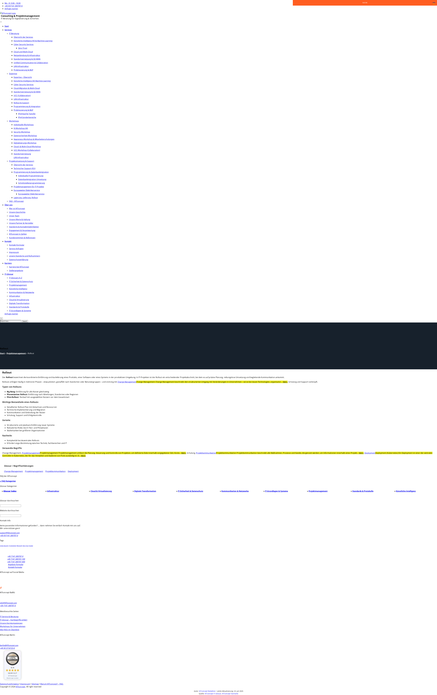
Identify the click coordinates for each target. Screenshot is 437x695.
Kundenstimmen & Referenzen (22, 237)
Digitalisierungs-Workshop (25, 143)
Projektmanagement (18, 285)
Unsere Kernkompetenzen (11, 623)
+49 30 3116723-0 (7, 648)
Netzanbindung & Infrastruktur (27, 55)
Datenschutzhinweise (9, 684)
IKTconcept (20, 686)
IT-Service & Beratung (9, 616)
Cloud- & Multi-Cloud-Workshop (27, 146)
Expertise (13, 73)
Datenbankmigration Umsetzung (32, 179)
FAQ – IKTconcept (16, 201)
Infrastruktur (14, 296)
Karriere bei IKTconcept (19, 267)
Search (24, 321)
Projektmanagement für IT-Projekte (29, 186)
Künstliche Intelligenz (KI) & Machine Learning (33, 41)
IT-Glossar (9, 274)
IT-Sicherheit (12, 546)
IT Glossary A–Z (15, 278)
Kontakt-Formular (16, 245)
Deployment (370, 453)
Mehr (285, 382)
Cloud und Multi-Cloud (23, 51)
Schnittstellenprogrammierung (31, 183)
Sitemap (35, 684)
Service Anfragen (16, 248)
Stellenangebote (16, 270)
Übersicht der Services (23, 37)
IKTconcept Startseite (230, 693)
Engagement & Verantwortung (22, 230)
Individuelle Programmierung (30, 175)
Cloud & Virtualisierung (19, 299)
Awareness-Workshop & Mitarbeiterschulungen (34, 139)
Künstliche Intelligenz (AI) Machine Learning (32, 81)
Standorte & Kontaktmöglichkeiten (24, 227)
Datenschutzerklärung (18, 259)
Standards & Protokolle (19, 307)
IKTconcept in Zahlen (18, 234)
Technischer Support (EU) (24, 168)
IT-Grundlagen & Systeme (20, 310)
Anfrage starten (11, 8)
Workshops (14, 121)
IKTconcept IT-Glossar (213, 693)
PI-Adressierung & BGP (23, 70)
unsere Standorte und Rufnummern (24, 256)
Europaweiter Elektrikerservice (27, 190)
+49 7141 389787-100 (16, 559)
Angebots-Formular (15, 564)
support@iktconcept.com (10, 533)
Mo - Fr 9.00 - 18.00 (12, 3)
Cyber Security (4, 546)
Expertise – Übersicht (23, 77)
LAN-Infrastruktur (21, 66)
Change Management (127, 382)
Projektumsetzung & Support (21, 161)
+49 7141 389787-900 (16, 562)
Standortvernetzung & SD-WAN (27, 59)
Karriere (8, 263)
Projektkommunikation (206, 453)
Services (8, 30)
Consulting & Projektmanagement (20, 15)
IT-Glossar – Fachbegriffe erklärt (13, 620)
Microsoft (19, 546)
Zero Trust (22, 48)
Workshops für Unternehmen (12, 626)
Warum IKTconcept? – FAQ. (52, 684)
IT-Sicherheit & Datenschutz (21, 281)
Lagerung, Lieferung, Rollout (26, 197)
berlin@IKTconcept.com (9, 645)
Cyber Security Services (24, 44)
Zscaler (31, 546)
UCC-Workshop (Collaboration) (27, 150)
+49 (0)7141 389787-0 (14, 6)
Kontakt (8, 241)
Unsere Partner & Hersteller (21, 223)
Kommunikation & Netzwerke (21, 292)
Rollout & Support (21, 103)
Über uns (9, 205)
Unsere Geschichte (17, 212)
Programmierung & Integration (27, 106)
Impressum (14, 252)
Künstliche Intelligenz (18, 289)
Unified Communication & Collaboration (31, 62)
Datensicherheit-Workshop (25, 135)
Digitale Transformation (19, 303)
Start (7, 26)
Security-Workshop (22, 132)
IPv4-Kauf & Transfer (27, 113)
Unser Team (14, 216)
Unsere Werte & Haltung (19, 219)
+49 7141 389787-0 (15, 556)
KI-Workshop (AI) (21, 128)
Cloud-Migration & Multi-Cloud (27, 88)
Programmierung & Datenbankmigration (31, 172)
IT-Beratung (14, 33)
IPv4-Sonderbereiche (27, 117)
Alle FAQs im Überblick (9, 629)
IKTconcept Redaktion (207, 691)
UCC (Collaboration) (22, 95)
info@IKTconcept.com (8, 603)
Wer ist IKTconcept (17, 208)
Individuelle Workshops (24, 124)
